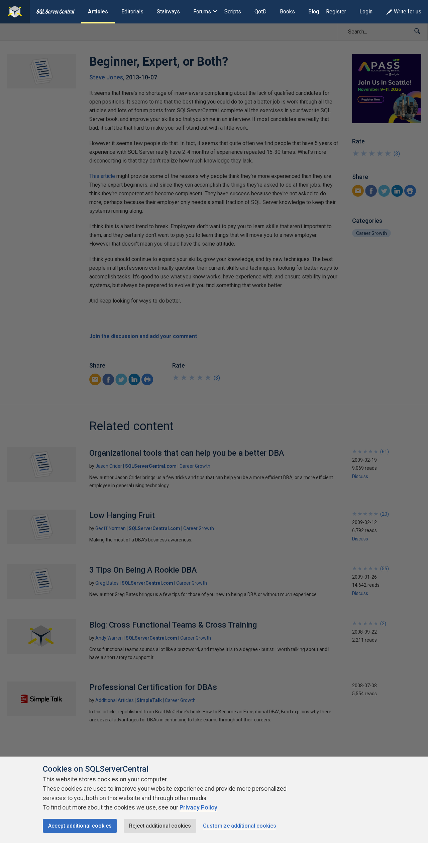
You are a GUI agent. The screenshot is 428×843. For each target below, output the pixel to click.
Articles (98, 11)
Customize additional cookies (239, 826)
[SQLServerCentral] (15, 11)
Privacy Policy (198, 807)
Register (336, 11)
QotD (260, 11)
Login (365, 11)
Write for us (407, 11)
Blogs (315, 11)
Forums (202, 11)
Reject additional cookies (160, 826)
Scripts (232, 11)
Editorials (132, 11)
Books (287, 11)
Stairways (168, 11)
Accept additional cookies (80, 826)
